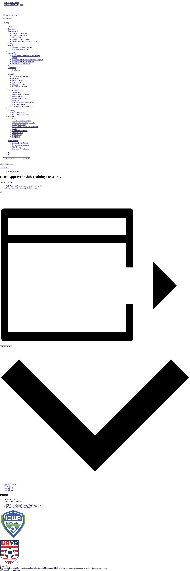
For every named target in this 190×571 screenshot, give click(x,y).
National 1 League (18, 84)
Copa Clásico (16, 92)
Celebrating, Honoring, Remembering (25, 41)
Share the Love (17, 133)
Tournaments (12, 90)
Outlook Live (9, 490)
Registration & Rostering (20, 143)
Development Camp (19, 125)
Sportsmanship (17, 135)
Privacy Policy (5, 566)
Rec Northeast (17, 80)
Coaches (11, 110)
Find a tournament (18, 104)
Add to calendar (6, 346)
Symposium (16, 137)
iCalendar (7, 486)
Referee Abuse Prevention (21, 64)
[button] (6, 23)
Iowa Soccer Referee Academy (23, 62)
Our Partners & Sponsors (20, 39)
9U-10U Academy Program (21, 121)
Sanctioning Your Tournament (22, 106)
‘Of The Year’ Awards (19, 131)
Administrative (13, 141)
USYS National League (20, 86)
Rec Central (16, 78)
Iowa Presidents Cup (19, 98)
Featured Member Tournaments (23, 102)
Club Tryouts (16, 147)
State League (16, 82)
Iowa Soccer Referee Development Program (27, 60)
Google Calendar (10, 484)
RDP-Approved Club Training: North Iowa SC (21, 188)
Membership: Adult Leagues (22, 47)
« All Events (4, 168)
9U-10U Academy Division (21, 76)
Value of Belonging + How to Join (19, 36)
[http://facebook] (8, 153)
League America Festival (20, 94)
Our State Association (19, 33)
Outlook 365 (8, 488)
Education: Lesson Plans (20, 114)
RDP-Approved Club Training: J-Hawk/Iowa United (23, 186)
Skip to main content (11, 3)
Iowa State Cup (17, 100)
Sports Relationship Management (41, 568)
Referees (11, 53)
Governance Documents (20, 145)
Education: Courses (19, 112)
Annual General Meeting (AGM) (23, 123)
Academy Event (17, 96)
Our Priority (16, 70)
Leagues (11, 74)
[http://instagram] (8, 155)
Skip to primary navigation (13, 5)
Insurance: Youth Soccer (20, 149)
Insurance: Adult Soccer (20, 49)
